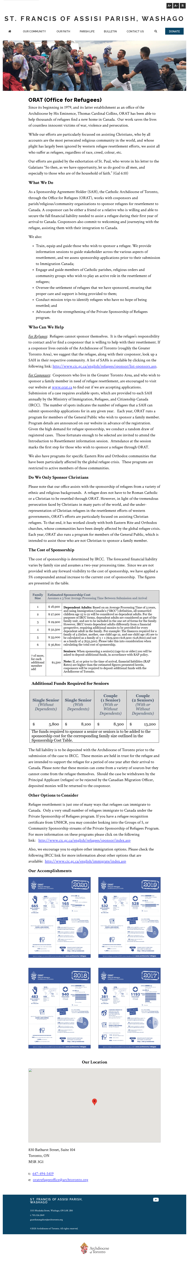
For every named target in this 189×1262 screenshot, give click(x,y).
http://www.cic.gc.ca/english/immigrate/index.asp (85, 861)
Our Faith (63, 31)
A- (176, 5)
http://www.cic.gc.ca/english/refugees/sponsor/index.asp (84, 840)
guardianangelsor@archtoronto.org (46, 1219)
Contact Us (135, 31)
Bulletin (110, 31)
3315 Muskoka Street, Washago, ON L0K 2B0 (51, 1210)
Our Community (34, 31)
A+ (169, 5)
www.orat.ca (62, 387)
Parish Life (87, 31)
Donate (174, 31)
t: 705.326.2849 (37, 1215)
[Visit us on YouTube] (156, 1199)
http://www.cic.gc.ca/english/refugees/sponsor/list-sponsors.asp (104, 366)
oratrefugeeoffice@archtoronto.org (60, 1179)
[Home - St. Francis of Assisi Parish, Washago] (10, 32)
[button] (94, 1102)
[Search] (156, 32)
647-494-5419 (43, 1173)
